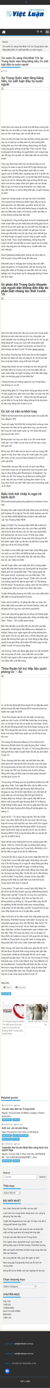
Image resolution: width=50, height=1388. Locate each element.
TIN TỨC (7, 1301)
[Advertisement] (25, 1066)
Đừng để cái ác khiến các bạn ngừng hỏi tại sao (24, 1270)
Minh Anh (19, 1125)
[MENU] (47, 32)
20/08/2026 (8, 1105)
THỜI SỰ (16, 1120)
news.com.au (38, 349)
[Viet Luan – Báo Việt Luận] (3, 31)
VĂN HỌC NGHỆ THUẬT (11, 1139)
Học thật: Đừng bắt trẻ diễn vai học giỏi (20, 1208)
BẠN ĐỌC (7, 1314)
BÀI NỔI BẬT (6, 993)
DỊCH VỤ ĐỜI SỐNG (11, 1311)
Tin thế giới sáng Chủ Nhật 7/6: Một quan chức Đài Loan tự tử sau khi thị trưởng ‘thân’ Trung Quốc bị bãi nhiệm (13, 1027)
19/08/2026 (8, 1144)
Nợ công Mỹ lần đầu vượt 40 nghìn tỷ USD (21, 1258)
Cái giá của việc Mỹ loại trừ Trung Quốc (20, 1237)
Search (6, 1173)
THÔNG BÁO (8, 1308)
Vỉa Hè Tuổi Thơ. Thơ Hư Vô (38, 1023)
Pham (5, 71)
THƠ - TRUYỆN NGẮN (20, 1135)
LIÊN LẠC (7, 1317)
